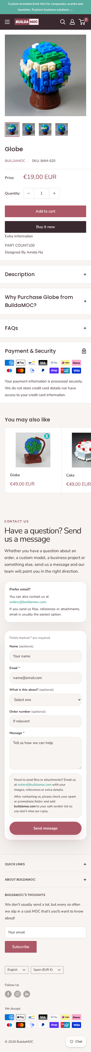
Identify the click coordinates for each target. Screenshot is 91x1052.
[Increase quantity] (54, 193)
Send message (45, 828)
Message (17, 733)
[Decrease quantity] (29, 193)
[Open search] (63, 22)
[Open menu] (7, 22)
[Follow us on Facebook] (8, 994)
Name (21, 646)
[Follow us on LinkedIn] (26, 994)
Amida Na (35, 252)
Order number (27, 712)
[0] (82, 22)
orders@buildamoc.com (27, 602)
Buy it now (45, 227)
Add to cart (45, 211)
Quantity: (12, 193)
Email (14, 668)
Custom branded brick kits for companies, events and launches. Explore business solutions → (45, 7)
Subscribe (20, 947)
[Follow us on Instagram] (17, 994)
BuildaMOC (15, 160)
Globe (15, 475)
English (12, 970)
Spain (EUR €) (43, 970)
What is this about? (31, 690)
